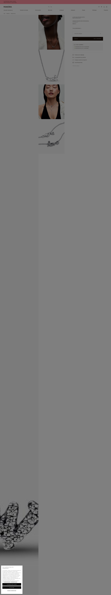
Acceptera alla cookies (12, 584)
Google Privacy (14, 581)
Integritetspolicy (7, 581)
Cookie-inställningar (11, 590)
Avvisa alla (11, 587)
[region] (12, 579)
